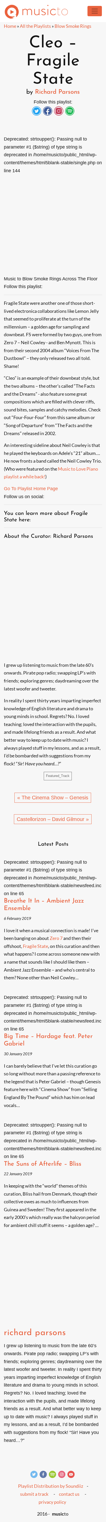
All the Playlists (35, 26)
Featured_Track (57, 776)
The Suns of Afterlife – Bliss (42, 1164)
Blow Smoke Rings (73, 26)
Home (10, 26)
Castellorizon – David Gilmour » (53, 819)
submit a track (34, 1494)
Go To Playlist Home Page (31, 488)
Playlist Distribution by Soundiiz (50, 1486)
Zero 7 (56, 938)
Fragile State (35, 946)
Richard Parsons (57, 92)
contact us (69, 1494)
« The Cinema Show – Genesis (52, 797)
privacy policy (52, 1502)
